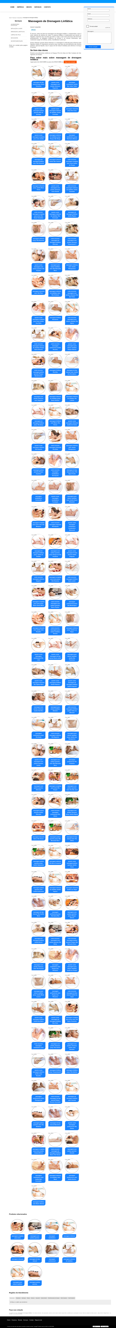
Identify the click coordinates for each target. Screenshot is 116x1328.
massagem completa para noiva (18, 1236)
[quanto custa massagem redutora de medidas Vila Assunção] (55, 202)
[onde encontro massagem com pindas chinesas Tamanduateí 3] (72, 229)
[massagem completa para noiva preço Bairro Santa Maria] (38, 592)
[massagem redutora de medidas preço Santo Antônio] (55, 387)
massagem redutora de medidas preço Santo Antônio (55, 398)
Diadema (18, 1298)
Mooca (32, 1298)
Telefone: (89, 18)
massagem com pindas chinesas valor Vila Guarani (38, 966)
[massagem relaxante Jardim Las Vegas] (72, 878)
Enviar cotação (93, 46)
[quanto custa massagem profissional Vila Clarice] (72, 1113)
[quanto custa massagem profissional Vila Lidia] (38, 644)
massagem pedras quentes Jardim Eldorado (38, 812)
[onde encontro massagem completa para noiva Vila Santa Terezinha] (38, 202)
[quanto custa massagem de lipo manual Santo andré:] (55, 644)
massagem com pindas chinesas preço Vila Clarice (55, 1045)
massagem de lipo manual (35, 1260)
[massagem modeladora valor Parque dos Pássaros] (55, 955)
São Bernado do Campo (53, 1298)
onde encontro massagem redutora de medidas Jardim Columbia (72, 188)
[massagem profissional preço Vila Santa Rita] (55, 902)
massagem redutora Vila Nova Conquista (55, 862)
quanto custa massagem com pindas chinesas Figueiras (55, 85)
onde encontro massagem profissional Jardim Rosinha (55, 346)
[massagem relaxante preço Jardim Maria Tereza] (38, 176)
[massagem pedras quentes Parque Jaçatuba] (38, 460)
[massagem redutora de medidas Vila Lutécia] (72, 387)
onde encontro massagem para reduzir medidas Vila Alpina (72, 320)
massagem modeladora (52, 1236)
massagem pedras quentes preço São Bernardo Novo (55, 838)
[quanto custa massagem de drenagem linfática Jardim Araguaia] (72, 671)
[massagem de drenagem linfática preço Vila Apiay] (38, 411)
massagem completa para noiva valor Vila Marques (38, 524)
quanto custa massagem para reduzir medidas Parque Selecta (72, 346)
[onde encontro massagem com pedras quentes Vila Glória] (55, 929)
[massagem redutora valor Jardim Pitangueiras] (72, 255)
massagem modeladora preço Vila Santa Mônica (72, 136)
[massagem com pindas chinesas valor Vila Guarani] (38, 955)
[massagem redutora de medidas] (69, 1249)
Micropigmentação (17, 41)
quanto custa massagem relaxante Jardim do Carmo (72, 422)
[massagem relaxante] (17, 1249)
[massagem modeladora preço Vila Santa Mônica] (72, 125)
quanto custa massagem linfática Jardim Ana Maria (38, 1019)
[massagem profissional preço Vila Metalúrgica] (72, 592)
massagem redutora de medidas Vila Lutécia (72, 398)
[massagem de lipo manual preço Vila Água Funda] (72, 460)
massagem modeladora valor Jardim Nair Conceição (38, 1178)
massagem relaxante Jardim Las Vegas (72, 888)
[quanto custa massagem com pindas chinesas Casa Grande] (55, 176)
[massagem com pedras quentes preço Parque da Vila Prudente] (55, 541)
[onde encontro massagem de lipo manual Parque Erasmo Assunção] (55, 1087)
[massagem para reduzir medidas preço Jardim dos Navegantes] (72, 724)
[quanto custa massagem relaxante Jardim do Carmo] (72, 411)
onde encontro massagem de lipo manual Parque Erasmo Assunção (55, 1099)
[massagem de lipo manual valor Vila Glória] (72, 827)
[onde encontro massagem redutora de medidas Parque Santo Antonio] (38, 334)
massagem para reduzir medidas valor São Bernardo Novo (55, 267)
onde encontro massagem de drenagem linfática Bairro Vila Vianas (55, 1151)
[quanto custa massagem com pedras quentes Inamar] (38, 750)
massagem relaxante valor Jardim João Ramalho (38, 629)
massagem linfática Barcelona (55, 318)
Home (12, 7)
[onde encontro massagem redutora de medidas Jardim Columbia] (72, 176)
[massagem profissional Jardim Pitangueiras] (38, 1087)
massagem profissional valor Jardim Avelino (72, 1177)
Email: (89, 13)
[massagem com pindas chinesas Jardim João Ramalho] (72, 1034)
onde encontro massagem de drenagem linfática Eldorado (55, 241)
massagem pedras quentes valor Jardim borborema (38, 889)
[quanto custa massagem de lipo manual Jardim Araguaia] (72, 541)
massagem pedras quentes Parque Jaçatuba (38, 471)
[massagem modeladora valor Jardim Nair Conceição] (38, 1166)
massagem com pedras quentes (34, 1236)
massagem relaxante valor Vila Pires (38, 292)
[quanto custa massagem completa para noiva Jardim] (38, 125)
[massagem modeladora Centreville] (38, 486)
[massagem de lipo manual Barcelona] (55, 1113)
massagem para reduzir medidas (17, 1283)
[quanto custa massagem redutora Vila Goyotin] (38, 436)
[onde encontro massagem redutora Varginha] (38, 567)
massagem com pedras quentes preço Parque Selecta (72, 914)
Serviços (37, 7)
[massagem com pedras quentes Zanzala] (72, 1139)
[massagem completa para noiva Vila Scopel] (55, 776)
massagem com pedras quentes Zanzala (72, 1151)
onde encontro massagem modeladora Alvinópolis (55, 472)
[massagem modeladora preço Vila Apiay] (38, 724)
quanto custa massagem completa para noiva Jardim (38, 136)
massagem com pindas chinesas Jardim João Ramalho (72, 1046)
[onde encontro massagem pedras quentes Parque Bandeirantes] (38, 360)
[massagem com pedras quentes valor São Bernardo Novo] (55, 750)
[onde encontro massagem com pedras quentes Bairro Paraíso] (55, 592)
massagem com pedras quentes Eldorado (38, 787)
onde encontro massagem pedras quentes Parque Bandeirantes (38, 373)
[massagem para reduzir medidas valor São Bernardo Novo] (55, 255)
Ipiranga (24, 1298)
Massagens (14, 38)
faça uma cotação (70, 62)
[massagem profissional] (52, 1249)
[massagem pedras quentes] (34, 1272)
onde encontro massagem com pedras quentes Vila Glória (55, 941)
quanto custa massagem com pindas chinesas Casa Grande (55, 188)
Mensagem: (89, 37)
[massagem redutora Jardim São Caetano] (55, 150)
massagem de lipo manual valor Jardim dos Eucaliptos (72, 372)
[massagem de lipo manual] (34, 1249)
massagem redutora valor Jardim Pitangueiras (72, 266)
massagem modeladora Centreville (38, 498)
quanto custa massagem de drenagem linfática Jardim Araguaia (72, 683)
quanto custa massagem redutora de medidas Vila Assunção (55, 215)
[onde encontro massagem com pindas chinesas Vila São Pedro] (72, 281)
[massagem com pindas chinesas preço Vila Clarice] (55, 1034)
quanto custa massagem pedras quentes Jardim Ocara (72, 864)
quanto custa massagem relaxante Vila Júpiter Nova (38, 682)
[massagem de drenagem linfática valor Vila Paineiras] (38, 150)
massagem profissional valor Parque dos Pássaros (55, 993)
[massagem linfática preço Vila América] (72, 1060)
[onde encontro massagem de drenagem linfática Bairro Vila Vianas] (55, 1139)
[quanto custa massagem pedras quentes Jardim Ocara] (72, 851)
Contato (47, 7)
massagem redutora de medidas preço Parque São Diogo (55, 136)
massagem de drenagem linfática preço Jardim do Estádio (38, 553)
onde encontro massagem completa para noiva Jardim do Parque (72, 162)
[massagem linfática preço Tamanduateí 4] (55, 1060)
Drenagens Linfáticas (18, 31)
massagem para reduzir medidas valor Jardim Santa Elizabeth (72, 499)
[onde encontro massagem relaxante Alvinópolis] (55, 513)
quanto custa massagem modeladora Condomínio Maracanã (72, 526)
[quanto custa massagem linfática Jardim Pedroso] (55, 671)
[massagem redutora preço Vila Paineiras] (38, 229)
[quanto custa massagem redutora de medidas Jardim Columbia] (55, 99)
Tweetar (33, 30)
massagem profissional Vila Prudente (72, 761)
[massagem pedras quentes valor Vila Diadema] (38, 1113)
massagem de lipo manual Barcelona (55, 1123)
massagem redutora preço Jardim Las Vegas (72, 629)
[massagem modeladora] (52, 1226)
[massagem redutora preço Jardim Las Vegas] (72, 618)
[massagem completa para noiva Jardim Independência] (38, 1139)
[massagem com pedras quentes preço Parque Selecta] (72, 902)
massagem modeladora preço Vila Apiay (38, 735)
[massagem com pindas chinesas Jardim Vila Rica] (38, 697)
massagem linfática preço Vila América (72, 1071)
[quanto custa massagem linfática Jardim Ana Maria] (38, 1008)
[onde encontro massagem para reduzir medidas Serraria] (55, 618)
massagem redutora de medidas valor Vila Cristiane (55, 293)
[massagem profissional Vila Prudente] (72, 750)
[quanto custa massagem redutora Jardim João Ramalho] (38, 1060)
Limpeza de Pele (16, 34)
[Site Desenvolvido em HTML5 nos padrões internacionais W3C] (96, 1326)
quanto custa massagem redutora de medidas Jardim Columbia (55, 111)
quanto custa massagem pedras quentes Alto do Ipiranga (38, 111)
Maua (28, 1298)
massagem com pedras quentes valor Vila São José (72, 787)
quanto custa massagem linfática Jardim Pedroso (55, 682)
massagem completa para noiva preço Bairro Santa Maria (38, 603)
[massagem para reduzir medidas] (17, 1272)
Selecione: (12, 1298)
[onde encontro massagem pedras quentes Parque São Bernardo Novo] (72, 929)
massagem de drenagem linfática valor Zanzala (72, 1098)
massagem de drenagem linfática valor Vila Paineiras (38, 161)
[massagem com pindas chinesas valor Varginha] (38, 387)
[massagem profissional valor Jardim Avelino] (72, 1166)
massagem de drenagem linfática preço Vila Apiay (38, 422)
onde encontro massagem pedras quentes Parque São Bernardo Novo (72, 941)
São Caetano (64, 1298)
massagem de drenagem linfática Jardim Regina (72, 214)
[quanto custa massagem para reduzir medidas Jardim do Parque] (72, 955)
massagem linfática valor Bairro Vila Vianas (55, 422)
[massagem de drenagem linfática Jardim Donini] (38, 929)
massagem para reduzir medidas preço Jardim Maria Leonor (38, 993)
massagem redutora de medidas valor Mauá (55, 1177)
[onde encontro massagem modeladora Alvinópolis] (55, 460)
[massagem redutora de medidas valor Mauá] (55, 1166)
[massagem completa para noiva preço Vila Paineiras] (55, 567)
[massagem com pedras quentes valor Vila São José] (72, 776)
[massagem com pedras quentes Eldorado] (38, 776)
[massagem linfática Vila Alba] (55, 360)
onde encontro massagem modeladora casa (38, 1045)
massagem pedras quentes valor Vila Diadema (38, 1124)
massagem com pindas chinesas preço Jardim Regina (72, 812)
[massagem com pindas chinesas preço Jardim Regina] (72, 801)
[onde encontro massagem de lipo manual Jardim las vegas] (72, 981)
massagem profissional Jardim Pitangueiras (38, 1098)
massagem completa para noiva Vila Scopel (55, 787)
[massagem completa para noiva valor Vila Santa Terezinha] (72, 1008)
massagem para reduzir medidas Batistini (55, 708)
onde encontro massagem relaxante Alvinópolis (55, 524)
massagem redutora (69, 1236)
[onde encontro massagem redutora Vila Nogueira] (55, 724)
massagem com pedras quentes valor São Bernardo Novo (55, 762)
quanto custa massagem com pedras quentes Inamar (38, 762)
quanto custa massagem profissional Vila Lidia (38, 657)
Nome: (89, 8)
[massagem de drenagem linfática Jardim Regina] (72, 202)
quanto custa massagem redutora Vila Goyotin (38, 447)
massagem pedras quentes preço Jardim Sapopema (38, 863)
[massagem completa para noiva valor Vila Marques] (38, 513)
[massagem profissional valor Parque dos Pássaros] (55, 981)
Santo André (44, 1298)
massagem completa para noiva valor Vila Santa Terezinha (72, 1019)
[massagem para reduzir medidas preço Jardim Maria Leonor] (38, 981)
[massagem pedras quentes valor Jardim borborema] (38, 878)
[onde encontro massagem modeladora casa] (38, 1034)
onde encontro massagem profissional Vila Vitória (55, 813)
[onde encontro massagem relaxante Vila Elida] (55, 436)
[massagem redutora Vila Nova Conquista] (55, 851)
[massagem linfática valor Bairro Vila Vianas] (55, 411)
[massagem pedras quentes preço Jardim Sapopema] (38, 851)
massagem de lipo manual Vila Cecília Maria (38, 914)
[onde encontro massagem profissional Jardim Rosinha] (55, 334)
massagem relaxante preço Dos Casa (72, 109)
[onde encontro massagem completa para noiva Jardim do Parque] (72, 150)
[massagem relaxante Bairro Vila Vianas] (38, 827)
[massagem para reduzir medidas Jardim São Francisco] (72, 644)
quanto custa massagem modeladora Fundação (55, 499)
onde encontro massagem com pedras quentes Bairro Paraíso (55, 604)
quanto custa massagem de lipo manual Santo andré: (55, 656)
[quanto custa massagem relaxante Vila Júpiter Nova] (38, 671)
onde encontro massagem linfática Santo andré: (72, 579)
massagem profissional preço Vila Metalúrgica (72, 603)
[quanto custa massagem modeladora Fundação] (55, 486)
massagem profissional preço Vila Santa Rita (55, 914)
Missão (29, 7)
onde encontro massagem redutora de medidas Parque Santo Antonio (38, 346)
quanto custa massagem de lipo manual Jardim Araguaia (72, 553)
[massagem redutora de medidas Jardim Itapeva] (55, 878)
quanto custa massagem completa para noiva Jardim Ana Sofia (38, 320)
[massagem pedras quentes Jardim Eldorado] (38, 801)
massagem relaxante (18, 1259)
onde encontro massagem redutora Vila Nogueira (55, 735)
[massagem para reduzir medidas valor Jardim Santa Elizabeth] (72, 486)
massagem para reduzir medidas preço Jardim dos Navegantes (72, 736)
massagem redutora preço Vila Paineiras (38, 239)
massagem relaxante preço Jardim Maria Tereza (38, 187)
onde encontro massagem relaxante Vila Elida (55, 447)
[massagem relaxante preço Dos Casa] (72, 99)
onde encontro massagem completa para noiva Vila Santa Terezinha (38, 215)
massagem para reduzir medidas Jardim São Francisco (72, 657)
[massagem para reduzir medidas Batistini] (55, 697)
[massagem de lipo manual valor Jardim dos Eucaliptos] (72, 360)
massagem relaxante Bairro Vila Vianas (38, 837)
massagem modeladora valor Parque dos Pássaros (55, 967)
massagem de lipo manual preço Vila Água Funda (72, 471)
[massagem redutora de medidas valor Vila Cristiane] (55, 281)
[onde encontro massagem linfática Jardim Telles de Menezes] (72, 697)
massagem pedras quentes (35, 1283)
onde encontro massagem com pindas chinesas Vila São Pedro (72, 294)
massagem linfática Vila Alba (55, 371)
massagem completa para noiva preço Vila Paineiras (55, 579)
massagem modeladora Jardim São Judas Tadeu (72, 84)
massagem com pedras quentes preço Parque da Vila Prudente (55, 553)
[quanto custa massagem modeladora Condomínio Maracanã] (72, 513)
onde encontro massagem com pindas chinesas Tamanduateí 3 (72, 241)
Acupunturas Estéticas (15, 25)
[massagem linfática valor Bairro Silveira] (38, 1192)
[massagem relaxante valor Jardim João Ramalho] (38, 618)
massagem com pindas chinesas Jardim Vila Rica (38, 708)
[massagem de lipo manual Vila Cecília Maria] (38, 902)
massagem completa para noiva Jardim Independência (38, 1151)
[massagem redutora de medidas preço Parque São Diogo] (55, 125)
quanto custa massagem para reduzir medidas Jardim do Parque (72, 967)
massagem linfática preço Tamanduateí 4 (55, 1071)
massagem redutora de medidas (69, 1260)
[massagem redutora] (69, 1226)
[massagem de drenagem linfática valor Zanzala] (72, 1087)
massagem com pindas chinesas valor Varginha (38, 398)
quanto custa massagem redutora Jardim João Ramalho (38, 1072)
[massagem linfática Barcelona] (55, 308)
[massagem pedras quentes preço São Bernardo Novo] (55, 827)
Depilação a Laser (16, 28)
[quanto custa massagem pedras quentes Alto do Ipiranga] (38, 99)
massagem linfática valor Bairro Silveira (38, 1202)
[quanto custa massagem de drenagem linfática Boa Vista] (55, 1008)
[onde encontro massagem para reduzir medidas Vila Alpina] (72, 308)
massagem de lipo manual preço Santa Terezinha (38, 84)
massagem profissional (52, 1260)
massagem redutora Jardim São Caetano (55, 160)
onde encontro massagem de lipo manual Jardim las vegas (72, 993)
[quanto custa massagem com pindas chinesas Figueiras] (55, 73)
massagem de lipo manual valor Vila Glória (72, 838)
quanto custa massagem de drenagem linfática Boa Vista (55, 1020)
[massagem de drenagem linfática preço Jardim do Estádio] (38, 541)
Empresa (20, 7)
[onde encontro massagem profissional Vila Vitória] (55, 801)
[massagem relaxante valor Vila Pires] (38, 281)
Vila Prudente (71, 1298)
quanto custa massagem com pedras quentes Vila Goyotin (38, 267)
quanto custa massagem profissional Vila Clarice (72, 1125)
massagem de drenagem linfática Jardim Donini (38, 940)
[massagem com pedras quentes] (34, 1226)
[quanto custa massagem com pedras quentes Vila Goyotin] (38, 255)
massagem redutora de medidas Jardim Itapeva (55, 889)
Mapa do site (38, 1320)
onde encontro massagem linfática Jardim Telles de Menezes (72, 709)
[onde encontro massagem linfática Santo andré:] (72, 567)
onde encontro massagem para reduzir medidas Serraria (55, 630)
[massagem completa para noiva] (17, 1226)
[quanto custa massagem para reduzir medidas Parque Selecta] (72, 334)
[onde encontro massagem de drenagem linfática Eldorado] (55, 229)
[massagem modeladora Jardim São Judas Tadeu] (72, 73)
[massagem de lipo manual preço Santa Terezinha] (38, 73)
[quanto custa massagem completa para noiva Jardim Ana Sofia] (38, 308)
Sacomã (38, 1298)
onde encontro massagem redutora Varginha (38, 579)
